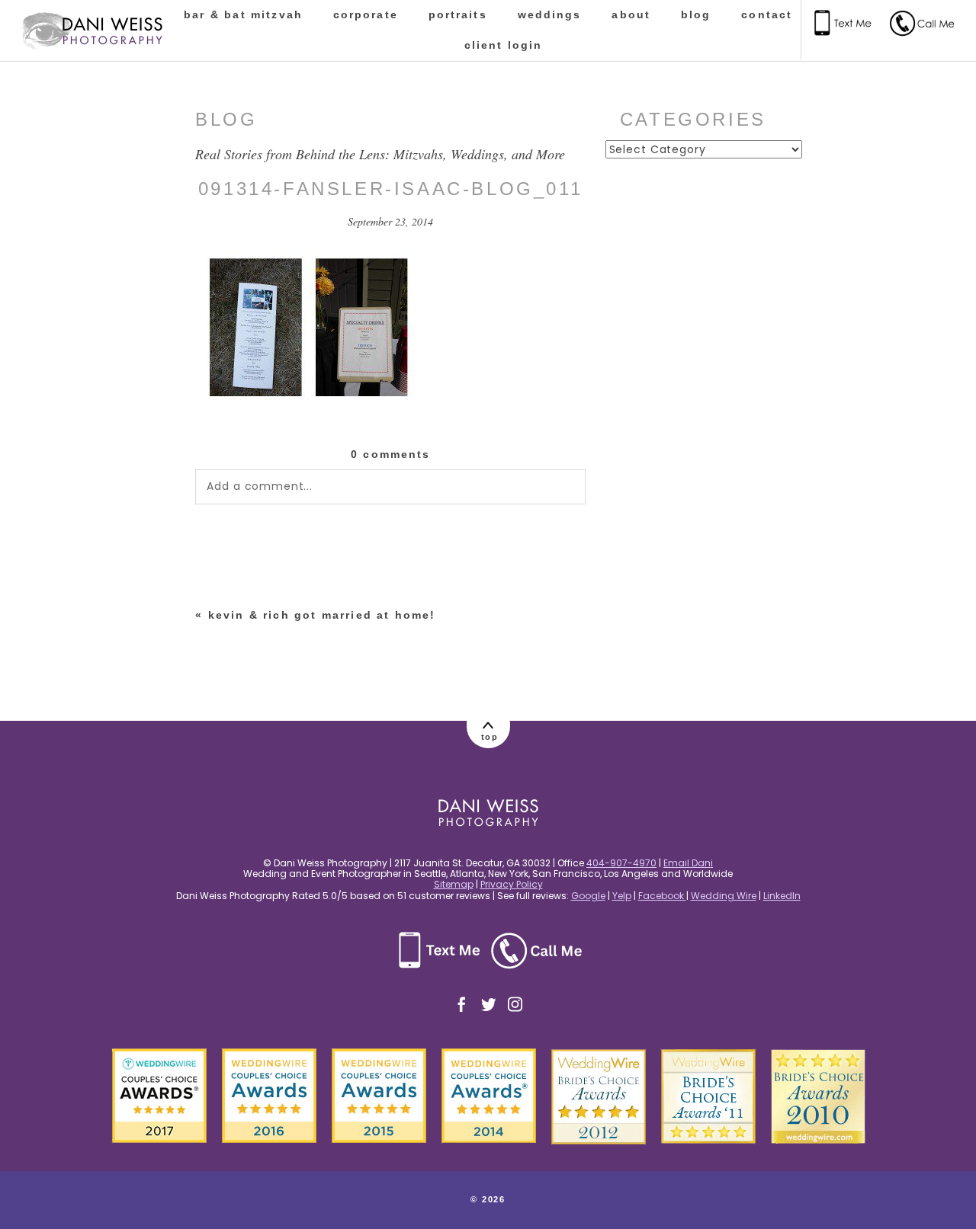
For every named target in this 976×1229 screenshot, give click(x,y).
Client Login (503, 45)
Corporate (365, 14)
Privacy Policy (511, 884)
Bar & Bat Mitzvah (243, 14)
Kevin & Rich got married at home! (322, 615)
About (631, 14)
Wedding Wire (723, 895)
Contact (766, 14)
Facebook (662, 895)
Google (588, 895)
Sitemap (454, 884)
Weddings (550, 14)
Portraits (458, 14)
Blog (696, 14)
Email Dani (688, 862)
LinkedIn (782, 895)
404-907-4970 (621, 862)
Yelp (621, 895)
